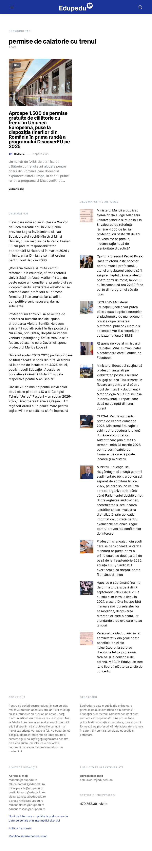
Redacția (19, 153)
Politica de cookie (20, 828)
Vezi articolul (16, 188)
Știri (16, 65)
